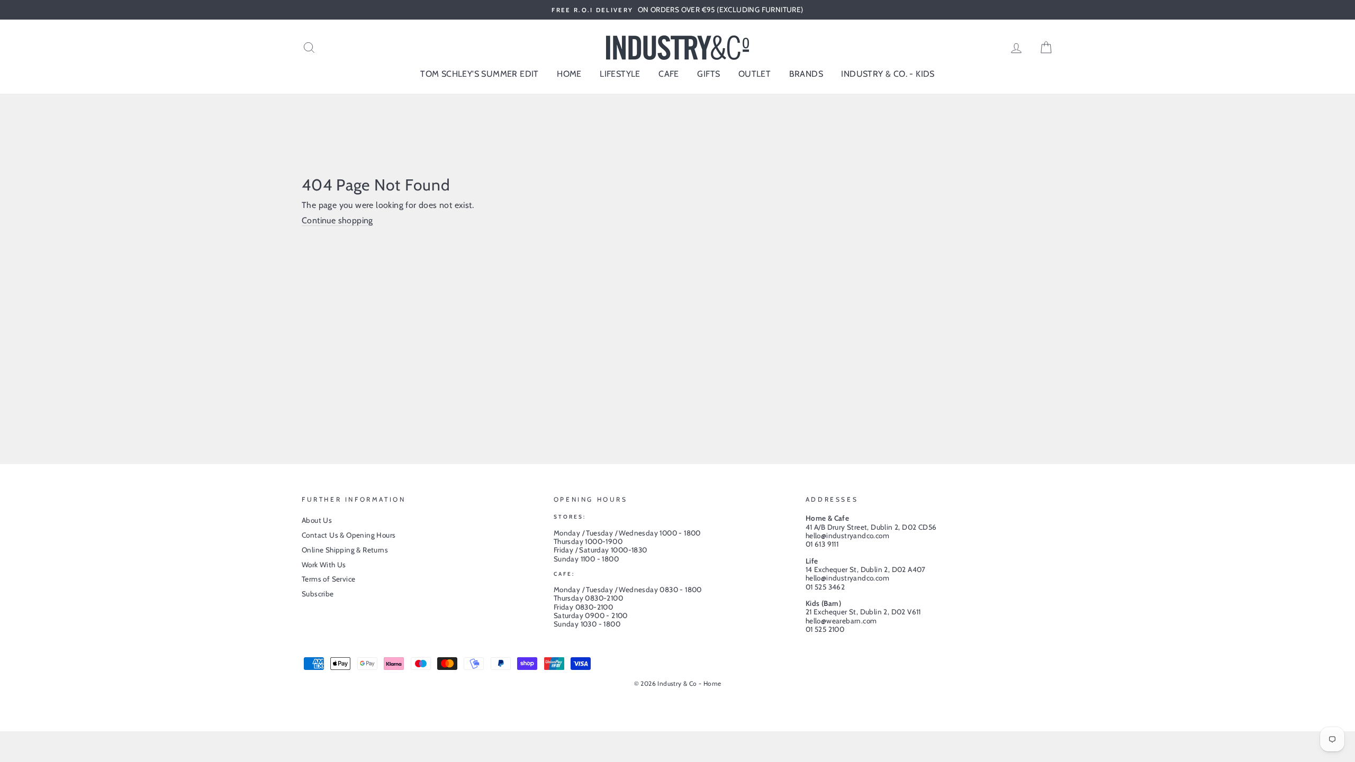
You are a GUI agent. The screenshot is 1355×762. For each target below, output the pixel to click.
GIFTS (708, 74)
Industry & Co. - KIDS (887, 74)
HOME (569, 74)
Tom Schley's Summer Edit (479, 74)
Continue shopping (337, 220)
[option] (677, 9)
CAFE (668, 74)
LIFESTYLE (620, 74)
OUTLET (754, 74)
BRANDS (806, 74)
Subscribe (318, 593)
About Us (317, 520)
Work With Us (324, 564)
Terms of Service (328, 579)
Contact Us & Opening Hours (348, 535)
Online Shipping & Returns (345, 550)
